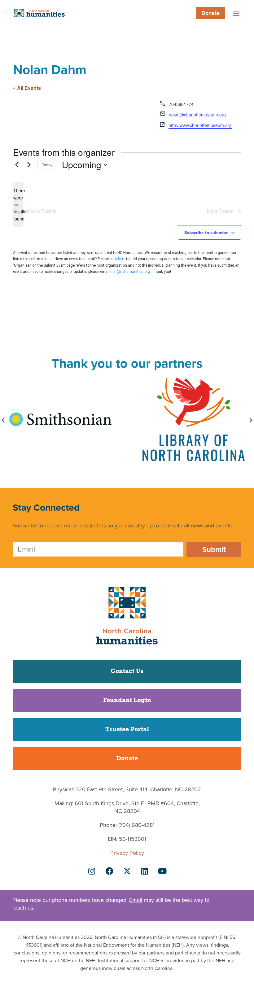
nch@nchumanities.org (130, 271)
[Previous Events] (16, 164)
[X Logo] (127, 871)
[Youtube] (162, 871)
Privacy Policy (127, 853)
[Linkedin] (144, 871)
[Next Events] (29, 164)
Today (47, 164)
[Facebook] (109, 871)
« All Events (27, 87)
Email (135, 900)
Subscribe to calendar (206, 232)
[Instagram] (91, 871)
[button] (236, 13)
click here (117, 259)
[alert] (18, 204)
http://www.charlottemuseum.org (200, 125)
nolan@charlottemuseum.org (197, 114)
